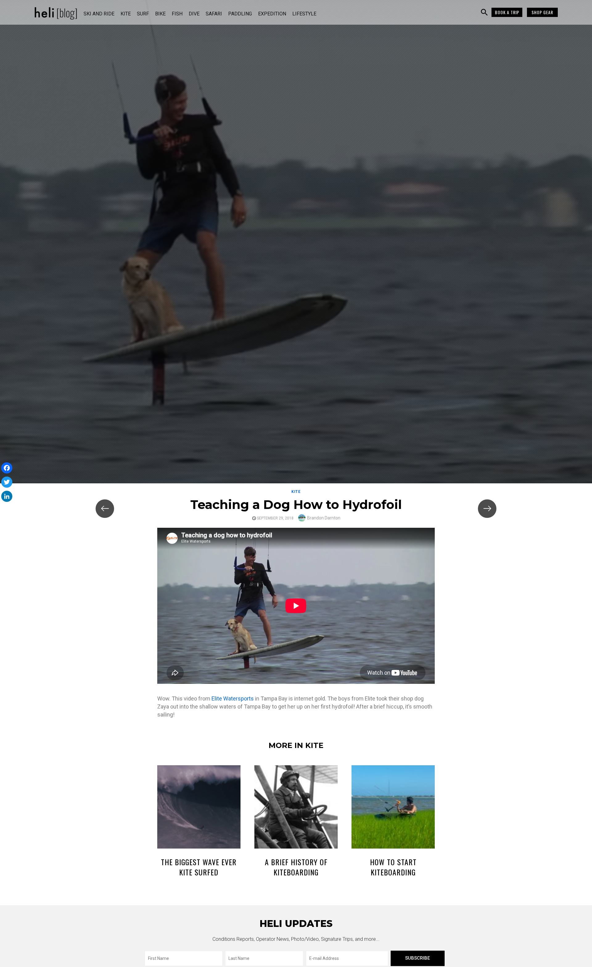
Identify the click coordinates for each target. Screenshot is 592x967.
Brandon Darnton (323, 517)
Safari (214, 14)
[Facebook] (6, 467)
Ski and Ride (99, 14)
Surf (143, 14)
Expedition (272, 14)
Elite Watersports (233, 698)
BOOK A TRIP (507, 12)
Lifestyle (304, 14)
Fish (177, 14)
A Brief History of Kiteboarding (296, 867)
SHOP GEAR (542, 12)
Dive (194, 14)
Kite (126, 14)
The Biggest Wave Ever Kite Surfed (198, 867)
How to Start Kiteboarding (393, 867)
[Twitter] (6, 482)
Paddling (240, 14)
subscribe (417, 958)
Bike (160, 14)
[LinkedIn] (6, 496)
